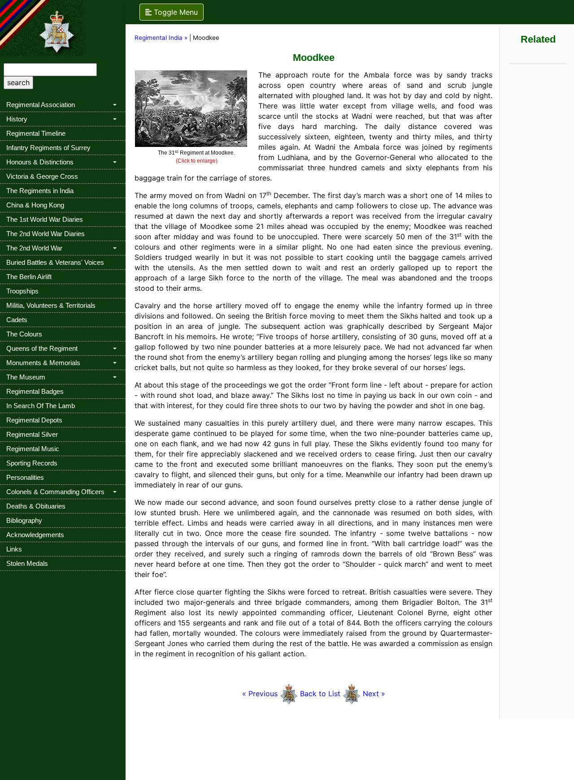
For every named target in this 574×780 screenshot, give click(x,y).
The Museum (25, 377)
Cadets (16, 319)
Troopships (22, 291)
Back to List (320, 693)
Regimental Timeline (35, 133)
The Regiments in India (40, 190)
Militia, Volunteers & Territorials (51, 305)
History (16, 119)
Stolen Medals (27, 563)
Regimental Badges (35, 391)
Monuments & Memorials (43, 362)
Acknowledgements (35, 535)
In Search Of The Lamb (40, 405)
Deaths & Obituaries (35, 506)
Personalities (25, 477)
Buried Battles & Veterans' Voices (55, 262)
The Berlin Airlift (29, 276)
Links (14, 549)
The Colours (24, 334)
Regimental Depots (34, 420)
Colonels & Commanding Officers (55, 492)
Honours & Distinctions (40, 162)
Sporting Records (31, 463)
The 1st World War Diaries (44, 219)
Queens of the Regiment (42, 348)
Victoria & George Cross (42, 176)
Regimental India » (161, 37)
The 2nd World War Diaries (45, 233)
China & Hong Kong (35, 205)
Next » (374, 693)
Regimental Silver (32, 434)
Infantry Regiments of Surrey (48, 147)
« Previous (260, 693)
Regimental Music (32, 448)
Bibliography (24, 520)
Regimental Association (40, 104)
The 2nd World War (34, 248)
